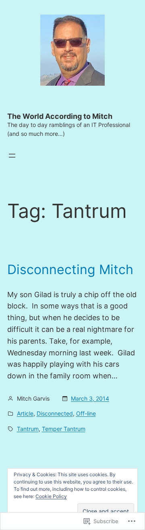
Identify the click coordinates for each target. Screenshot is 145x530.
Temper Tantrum (63, 428)
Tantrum (28, 428)
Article (25, 413)
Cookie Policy (51, 496)
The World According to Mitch (59, 116)
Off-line (86, 413)
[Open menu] (12, 155)
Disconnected (55, 413)
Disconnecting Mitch (70, 269)
